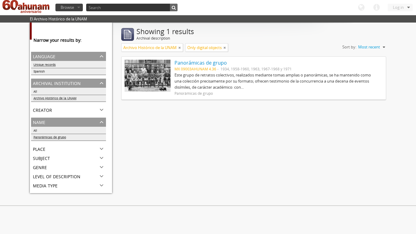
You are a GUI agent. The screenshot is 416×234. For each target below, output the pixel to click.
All (35, 91)
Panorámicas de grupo (49, 137)
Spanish (39, 71)
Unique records (44, 64)
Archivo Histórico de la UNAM (54, 98)
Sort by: (349, 47)
